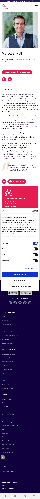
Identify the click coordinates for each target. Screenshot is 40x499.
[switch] (35, 248)
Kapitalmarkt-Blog (7, 343)
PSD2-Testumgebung (8, 444)
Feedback (5, 410)
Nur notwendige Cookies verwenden (20, 286)
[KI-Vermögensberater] (34, 496)
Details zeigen (29, 268)
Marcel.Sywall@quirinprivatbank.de (17, 72)
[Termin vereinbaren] (15, 496)
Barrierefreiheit (6, 441)
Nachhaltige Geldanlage (9, 358)
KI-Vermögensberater (8, 403)
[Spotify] (25, 302)
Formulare (5, 437)
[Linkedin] (10, 302)
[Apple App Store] (13, 293)
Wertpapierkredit (7, 369)
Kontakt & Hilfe (6, 399)
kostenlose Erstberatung (9, 418)
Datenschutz (5, 466)
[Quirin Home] (4, 5)
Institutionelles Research (9, 332)
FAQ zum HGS (6, 477)
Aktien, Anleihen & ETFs (9, 361)
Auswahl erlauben (20, 280)
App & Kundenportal (8, 414)
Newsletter (5, 406)
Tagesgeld (5, 365)
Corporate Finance (7, 324)
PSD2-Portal (5, 448)
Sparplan (4, 373)
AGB (3, 429)
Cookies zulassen (20, 274)
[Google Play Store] (26, 293)
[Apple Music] (29, 302)
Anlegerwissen (6, 384)
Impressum (5, 461)
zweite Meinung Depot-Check (11, 425)
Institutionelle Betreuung (9, 328)
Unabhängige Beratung (8, 354)
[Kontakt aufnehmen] (6, 496)
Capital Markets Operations (10, 335)
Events (4, 377)
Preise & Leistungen (7, 422)
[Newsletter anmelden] (25, 496)
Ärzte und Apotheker (8, 388)
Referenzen (5, 339)
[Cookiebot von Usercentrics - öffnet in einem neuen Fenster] (30, 211)
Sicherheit (5, 433)
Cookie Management (8, 452)
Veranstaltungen (6, 320)
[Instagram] (15, 302)
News (3, 380)
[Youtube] (20, 302)
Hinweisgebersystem (8, 471)
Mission (4, 316)
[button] (36, 5)
